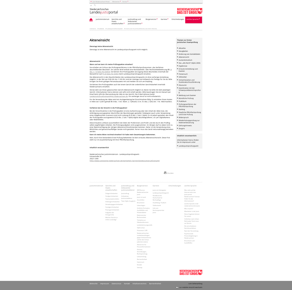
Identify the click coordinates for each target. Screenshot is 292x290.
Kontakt (139, 265)
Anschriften (140, 200)
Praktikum (182, 101)
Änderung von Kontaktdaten (189, 54)
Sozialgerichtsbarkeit (112, 207)
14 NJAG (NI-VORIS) (102, 72)
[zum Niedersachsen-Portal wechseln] (189, 13)
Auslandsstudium (185, 60)
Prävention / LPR (142, 230)
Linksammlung (141, 256)
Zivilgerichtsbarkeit (111, 193)
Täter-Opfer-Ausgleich (128, 201)
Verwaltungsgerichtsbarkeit (114, 204)
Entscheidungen (178, 19)
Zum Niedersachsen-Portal (101, 2)
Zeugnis (182, 128)
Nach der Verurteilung (191, 231)
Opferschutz (141, 228)
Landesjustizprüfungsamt (115, 29)
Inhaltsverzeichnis (139, 283)
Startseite (93, 29)
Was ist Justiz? (188, 208)
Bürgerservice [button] (151, 19)
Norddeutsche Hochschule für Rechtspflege (157, 198)
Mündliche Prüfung (186, 98)
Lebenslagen (141, 205)
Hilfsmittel (183, 77)
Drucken (170, 173)
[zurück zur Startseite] (104, 11)
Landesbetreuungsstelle (144, 225)
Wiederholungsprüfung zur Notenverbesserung (189, 121)
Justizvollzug (125, 193)
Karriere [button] (164, 19)
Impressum (140, 262)
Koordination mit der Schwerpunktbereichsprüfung (190, 90)
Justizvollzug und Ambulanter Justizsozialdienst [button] (134, 21)
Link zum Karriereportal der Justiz (158, 210)
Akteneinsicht (184, 57)
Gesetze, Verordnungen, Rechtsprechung (142, 252)
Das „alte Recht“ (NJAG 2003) (189, 63)
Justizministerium (102, 19)
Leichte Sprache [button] (192, 19)
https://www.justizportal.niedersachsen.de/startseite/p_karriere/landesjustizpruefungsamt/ (125, 161)
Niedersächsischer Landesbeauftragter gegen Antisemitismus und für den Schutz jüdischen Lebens (144, 237)
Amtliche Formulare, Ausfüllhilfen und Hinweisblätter (143, 210)
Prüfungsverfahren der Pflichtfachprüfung (187, 105)
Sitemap (139, 267)
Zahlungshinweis (185, 125)
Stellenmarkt (157, 205)
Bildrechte (94, 283)
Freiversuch (183, 74)
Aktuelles (182, 48)
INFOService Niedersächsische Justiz (142, 192)
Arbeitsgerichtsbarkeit (112, 201)
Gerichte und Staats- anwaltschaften (111, 188)
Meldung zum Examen (187, 95)
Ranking (182, 109)
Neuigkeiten (183, 51)
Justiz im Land (141, 197)
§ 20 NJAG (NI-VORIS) (111, 74)
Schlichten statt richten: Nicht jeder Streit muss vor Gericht (191, 221)
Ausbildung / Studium (159, 203)
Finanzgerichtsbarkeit (112, 210)
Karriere (101, 29)
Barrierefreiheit (142, 259)
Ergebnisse (183, 66)
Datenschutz (116, 283)
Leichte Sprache (190, 186)
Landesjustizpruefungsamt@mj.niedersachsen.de (109, 96)
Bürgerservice (142, 186)
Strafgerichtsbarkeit (111, 196)
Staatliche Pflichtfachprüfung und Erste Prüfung (190, 113)
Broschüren (140, 203)
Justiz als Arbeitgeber (159, 190)
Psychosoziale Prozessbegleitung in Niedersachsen (191, 236)
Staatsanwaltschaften (112, 199)
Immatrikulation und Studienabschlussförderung (189, 81)
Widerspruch (184, 117)
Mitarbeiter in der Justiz (191, 211)
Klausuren (183, 85)
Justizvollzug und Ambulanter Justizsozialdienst (127, 188)
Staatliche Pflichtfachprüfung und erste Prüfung (141, 29)
